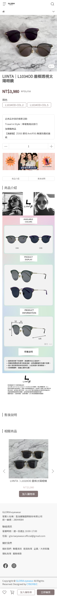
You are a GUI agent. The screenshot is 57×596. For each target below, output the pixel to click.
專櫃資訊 (17, 548)
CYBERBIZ (32, 584)
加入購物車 (26, 592)
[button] (53, 471)
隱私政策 (6, 553)
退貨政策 (27, 548)
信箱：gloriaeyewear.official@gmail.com (23, 536)
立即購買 (45, 592)
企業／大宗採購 (41, 548)
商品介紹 (15, 178)
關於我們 (6, 548)
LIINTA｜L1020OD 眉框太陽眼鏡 (28, 480)
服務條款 (17, 553)
